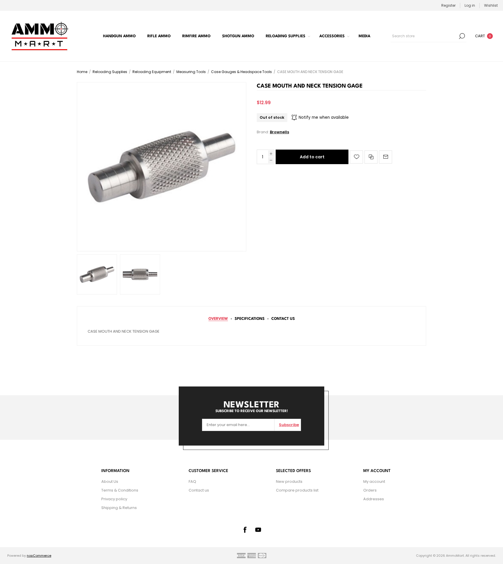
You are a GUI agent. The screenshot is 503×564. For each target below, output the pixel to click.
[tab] (218, 319)
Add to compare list (371, 157)
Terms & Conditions (119, 490)
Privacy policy (114, 499)
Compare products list (297, 490)
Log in (470, 5)
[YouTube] (258, 529)
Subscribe (289, 425)
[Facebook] (245, 529)
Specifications (250, 319)
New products (289, 481)
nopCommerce (39, 555)
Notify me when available (324, 117)
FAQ (192, 481)
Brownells (279, 132)
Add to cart (312, 157)
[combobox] (424, 36)
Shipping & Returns (119, 507)
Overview (218, 319)
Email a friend (385, 157)
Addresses (373, 499)
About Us (109, 481)
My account (374, 481)
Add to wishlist (356, 157)
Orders (370, 490)
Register (448, 5)
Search (462, 36)
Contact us (199, 490)
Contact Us (283, 319)
